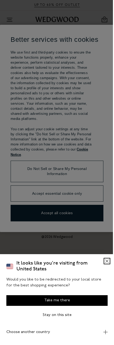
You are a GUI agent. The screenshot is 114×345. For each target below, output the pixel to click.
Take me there (55, 300)
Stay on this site (55, 315)
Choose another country (28, 332)
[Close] (103, 261)
